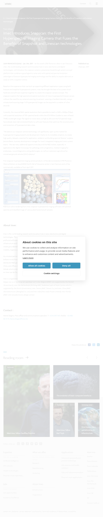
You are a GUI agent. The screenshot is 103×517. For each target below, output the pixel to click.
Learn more (28, 257)
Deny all (66, 265)
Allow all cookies (36, 265)
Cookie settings (51, 273)
